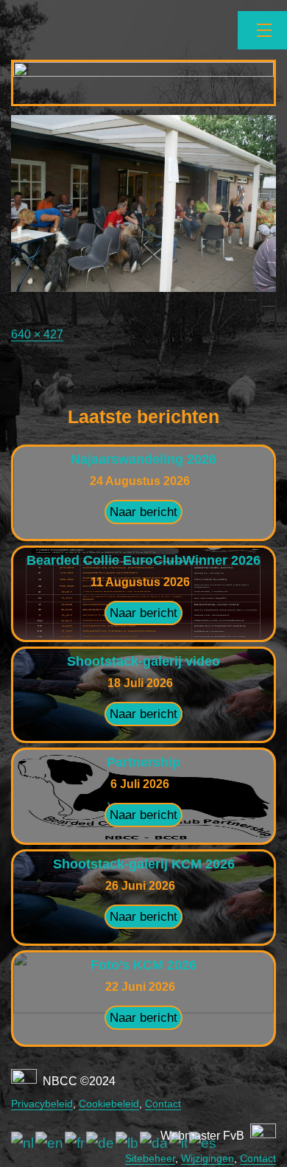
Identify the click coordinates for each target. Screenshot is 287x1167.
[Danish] (154, 1143)
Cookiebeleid (109, 1103)
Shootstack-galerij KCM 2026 (144, 864)
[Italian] (179, 1143)
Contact (163, 1103)
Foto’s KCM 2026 (143, 965)
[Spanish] (203, 1143)
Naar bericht (143, 512)
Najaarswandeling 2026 (143, 459)
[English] (50, 1143)
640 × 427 (37, 334)
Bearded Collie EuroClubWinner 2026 (143, 560)
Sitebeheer (150, 1158)
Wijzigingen (207, 1158)
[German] (101, 1143)
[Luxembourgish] (128, 1143)
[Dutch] (23, 1143)
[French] (75, 1143)
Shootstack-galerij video (143, 661)
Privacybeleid (42, 1103)
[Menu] (262, 30)
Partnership (143, 762)
